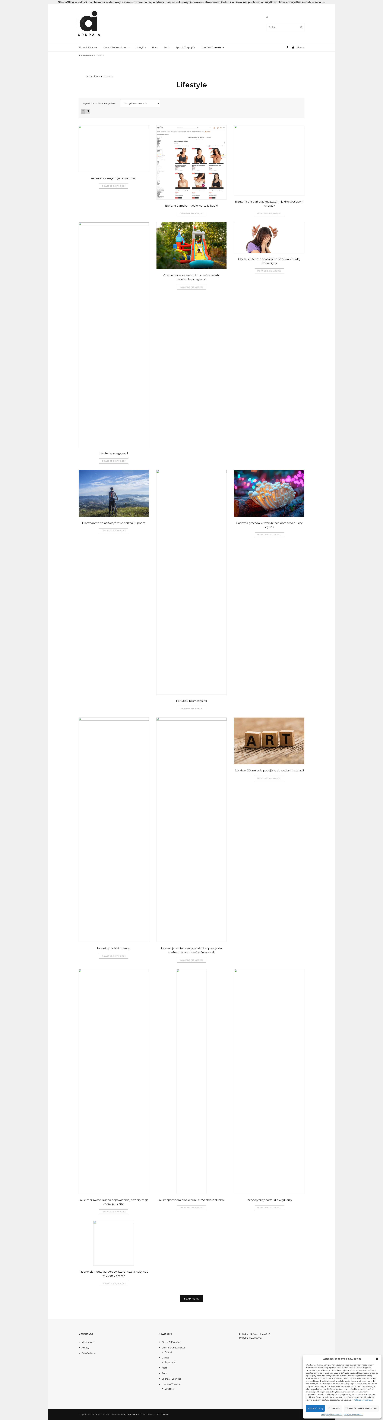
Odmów (334, 1408)
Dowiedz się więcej (114, 186)
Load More (191, 1299)
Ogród (168, 1352)
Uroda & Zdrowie (211, 47)
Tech (166, 47)
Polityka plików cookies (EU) (254, 1334)
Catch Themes (162, 1414)
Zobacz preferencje (361, 1408)
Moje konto (88, 1342)
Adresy (85, 1347)
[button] (377, 1358)
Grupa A (98, 1414)
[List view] (87, 111)
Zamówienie (88, 1353)
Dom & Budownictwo (115, 47)
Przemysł (170, 1362)
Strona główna (86, 55)
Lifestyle (169, 1388)
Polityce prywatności (363, 1400)
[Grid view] (83, 111)
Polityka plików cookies (331, 1415)
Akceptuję (315, 1408)
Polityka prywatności (353, 1415)
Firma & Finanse (88, 47)
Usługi (139, 47)
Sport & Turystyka (185, 47)
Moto (154, 47)
